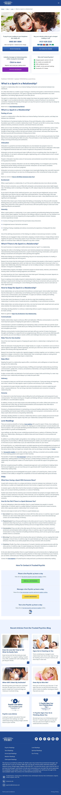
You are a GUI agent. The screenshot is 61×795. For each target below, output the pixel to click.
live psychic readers (9, 452)
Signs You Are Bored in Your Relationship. (24, 313)
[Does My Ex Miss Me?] (46, 673)
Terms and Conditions (8, 792)
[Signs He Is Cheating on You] (46, 642)
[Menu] (59, 3)
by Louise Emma (30, 79)
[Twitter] (40, 739)
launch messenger (30, 596)
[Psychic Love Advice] (15, 705)
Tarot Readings (9, 750)
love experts (11, 558)
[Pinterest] (48, 739)
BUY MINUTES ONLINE (45, 49)
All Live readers (30, 581)
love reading (28, 424)
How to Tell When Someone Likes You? (23, 177)
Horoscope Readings (11, 753)
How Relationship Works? (17, 106)
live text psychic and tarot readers (31, 608)
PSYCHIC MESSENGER (15, 69)
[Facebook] (36, 739)
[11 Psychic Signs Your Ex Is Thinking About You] (46, 704)
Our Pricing (35, 753)
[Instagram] (44, 739)
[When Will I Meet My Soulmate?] (15, 673)
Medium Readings (10, 756)
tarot (53, 449)
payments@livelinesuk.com (13, 785)
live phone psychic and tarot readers (32, 577)
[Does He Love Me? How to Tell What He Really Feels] (15, 641)
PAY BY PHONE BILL (15, 49)
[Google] (57, 739)
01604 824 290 (9, 781)
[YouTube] (52, 739)
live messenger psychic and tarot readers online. (34, 592)
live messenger (21, 457)
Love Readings (36, 747)
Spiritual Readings (37, 750)
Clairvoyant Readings (11, 759)
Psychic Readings (9, 747)
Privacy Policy (55, 792)
